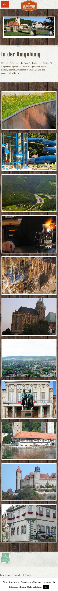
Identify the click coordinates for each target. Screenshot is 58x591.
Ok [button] (46, 587)
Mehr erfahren (34, 587)
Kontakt (17, 575)
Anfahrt (28, 575)
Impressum (5, 575)
